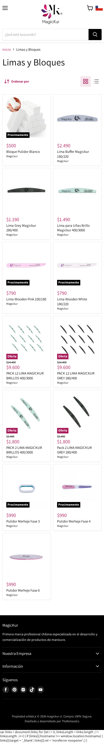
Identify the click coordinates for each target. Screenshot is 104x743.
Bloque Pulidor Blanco (23, 151)
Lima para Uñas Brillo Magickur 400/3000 (73, 228)
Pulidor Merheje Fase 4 (73, 521)
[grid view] (85, 81)
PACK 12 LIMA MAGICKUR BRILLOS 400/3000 (25, 375)
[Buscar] (95, 34)
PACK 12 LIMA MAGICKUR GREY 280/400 (75, 375)
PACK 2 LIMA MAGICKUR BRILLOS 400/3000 (24, 450)
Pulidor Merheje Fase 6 (23, 590)
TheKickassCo (70, 721)
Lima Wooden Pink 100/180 (26, 299)
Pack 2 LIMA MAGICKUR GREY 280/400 (74, 450)
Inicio (6, 49)
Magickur (12, 156)
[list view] (96, 81)
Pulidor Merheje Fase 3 (23, 521)
